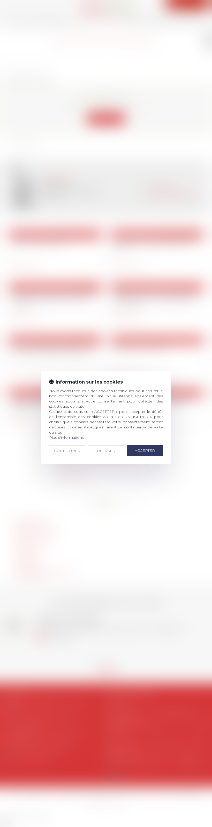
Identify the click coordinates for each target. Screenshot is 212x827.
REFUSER (106, 450)
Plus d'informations (66, 437)
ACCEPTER (145, 450)
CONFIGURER (67, 450)
